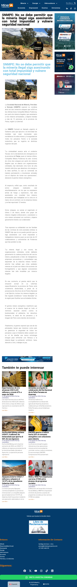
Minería (23, 3)
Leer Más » (5, 410)
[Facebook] (24, 570)
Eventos (45, 8)
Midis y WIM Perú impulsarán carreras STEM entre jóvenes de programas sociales (40, 480)
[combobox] (70, 3)
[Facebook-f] (71, 8)
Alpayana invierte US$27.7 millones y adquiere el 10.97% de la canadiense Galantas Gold (12, 480)
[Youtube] (35, 570)
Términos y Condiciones (7, 559)
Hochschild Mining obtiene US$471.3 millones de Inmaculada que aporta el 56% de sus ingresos (13, 435)
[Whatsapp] (26, 577)
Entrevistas (56, 8)
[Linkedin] (52, 570)
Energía (35, 3)
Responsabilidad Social (6, 546)
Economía (21, 8)
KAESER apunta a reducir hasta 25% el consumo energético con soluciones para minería (39, 435)
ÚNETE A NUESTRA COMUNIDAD (40, 577)
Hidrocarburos (50, 3)
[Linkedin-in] (67, 8)
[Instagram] (75, 8)
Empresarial (33, 8)
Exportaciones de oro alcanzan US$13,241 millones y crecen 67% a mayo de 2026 (12, 391)
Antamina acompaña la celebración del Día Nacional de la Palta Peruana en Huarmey (40, 391)
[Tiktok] (46, 570)
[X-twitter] (30, 570)
